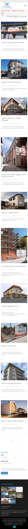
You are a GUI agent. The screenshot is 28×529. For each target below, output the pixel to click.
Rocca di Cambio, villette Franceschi (12, 421)
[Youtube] (5, 1)
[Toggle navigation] (25, 5)
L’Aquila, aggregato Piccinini (10, 306)
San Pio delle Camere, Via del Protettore (13, 266)
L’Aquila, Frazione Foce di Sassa (11, 82)
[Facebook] (2, 1)
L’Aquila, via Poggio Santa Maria (11, 383)
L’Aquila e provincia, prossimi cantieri (12, 42)
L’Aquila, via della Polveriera (10, 213)
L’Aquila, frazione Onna (8, 346)
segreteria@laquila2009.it (22, 16)
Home (2, 15)
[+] (14, 30)
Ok (14, 526)
